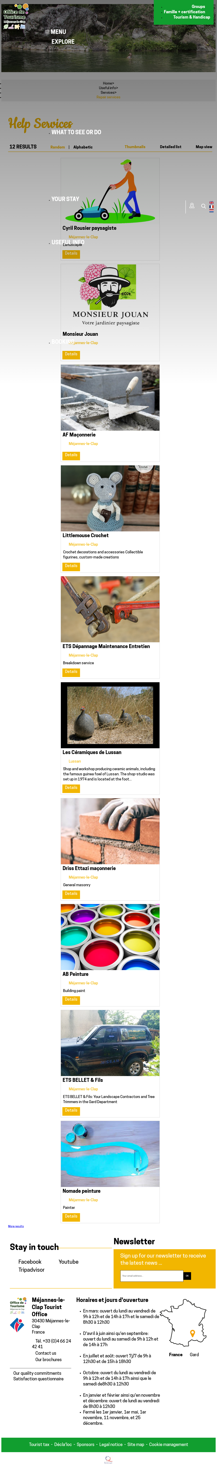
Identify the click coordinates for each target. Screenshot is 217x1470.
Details (71, 455)
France (176, 1355)
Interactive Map (192, 205)
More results (16, 1226)
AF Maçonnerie (79, 435)
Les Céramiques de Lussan (92, 752)
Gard (194, 1355)
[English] (211, 203)
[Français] (211, 207)
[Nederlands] (211, 211)
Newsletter (134, 1242)
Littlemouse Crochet (86, 535)
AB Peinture (75, 974)
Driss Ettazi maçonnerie (89, 868)
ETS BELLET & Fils (83, 1080)
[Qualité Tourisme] (108, 1463)
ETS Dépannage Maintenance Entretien (106, 646)
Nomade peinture (82, 1191)
